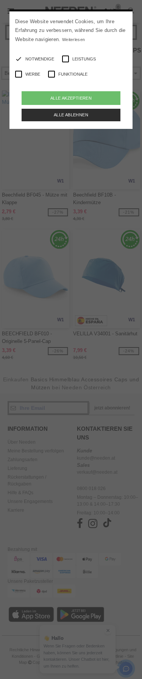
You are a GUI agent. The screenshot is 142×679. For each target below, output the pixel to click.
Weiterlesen (73, 39)
